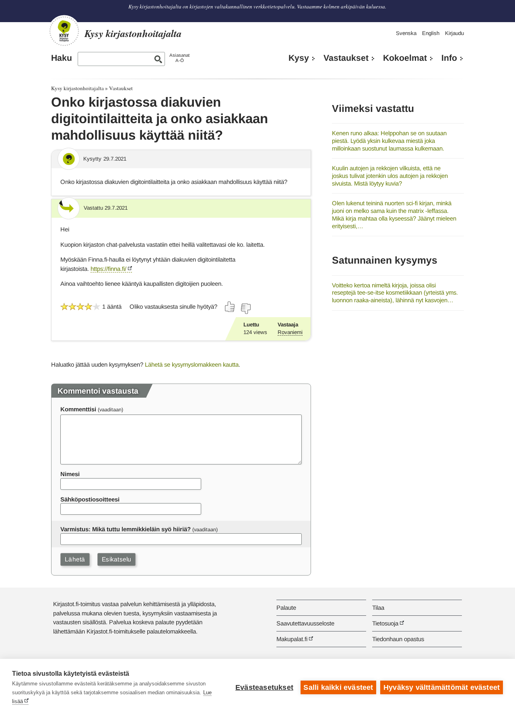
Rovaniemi (290, 332)
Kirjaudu (454, 33)
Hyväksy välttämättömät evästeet (441, 687)
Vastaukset (346, 58)
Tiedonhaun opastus (398, 639)
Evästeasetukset (264, 687)
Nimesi (70, 473)
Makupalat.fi (291, 639)
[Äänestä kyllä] (230, 306)
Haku (61, 58)
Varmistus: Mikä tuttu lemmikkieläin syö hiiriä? (125, 529)
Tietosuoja (385, 623)
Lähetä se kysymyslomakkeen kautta (192, 364)
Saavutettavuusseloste (305, 623)
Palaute (286, 607)
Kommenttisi (78, 409)
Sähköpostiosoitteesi (89, 499)
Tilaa (378, 607)
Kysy (298, 58)
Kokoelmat (405, 58)
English (430, 33)
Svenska (406, 33)
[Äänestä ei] (245, 308)
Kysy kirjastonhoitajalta (77, 88)
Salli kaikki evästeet (338, 687)
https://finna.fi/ (108, 268)
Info (449, 58)
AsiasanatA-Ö (179, 58)
